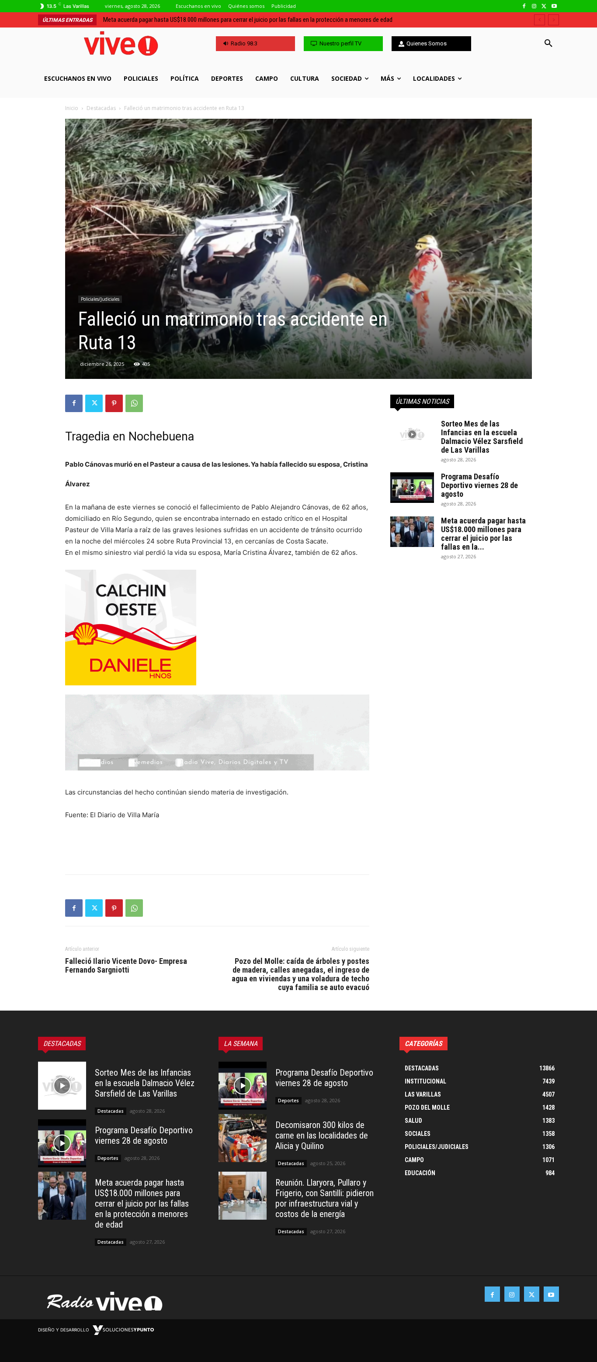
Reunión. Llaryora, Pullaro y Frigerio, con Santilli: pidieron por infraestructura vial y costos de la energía (324, 1198)
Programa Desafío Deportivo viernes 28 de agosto (479, 485)
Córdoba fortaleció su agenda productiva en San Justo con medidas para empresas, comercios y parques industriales (251, 20)
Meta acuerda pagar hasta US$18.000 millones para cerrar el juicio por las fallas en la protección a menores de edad (142, 1203)
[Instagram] (534, 6)
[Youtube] (554, 6)
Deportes (107, 1158)
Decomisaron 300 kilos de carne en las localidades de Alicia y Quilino (321, 1135)
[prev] (539, 19)
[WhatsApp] (134, 403)
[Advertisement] (217, 845)
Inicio (71, 108)
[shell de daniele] (217, 627)
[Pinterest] (114, 403)
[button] (548, 43)
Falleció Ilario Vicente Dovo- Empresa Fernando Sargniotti (126, 965)
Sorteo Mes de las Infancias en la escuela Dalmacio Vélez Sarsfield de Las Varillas (482, 436)
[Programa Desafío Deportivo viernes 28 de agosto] (412, 487)
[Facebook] (524, 6)
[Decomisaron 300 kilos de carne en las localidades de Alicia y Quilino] (243, 1138)
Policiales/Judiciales (100, 299)
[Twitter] (544, 6)
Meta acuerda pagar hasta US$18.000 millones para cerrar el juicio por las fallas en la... (483, 533)
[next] (553, 19)
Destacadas (101, 108)
